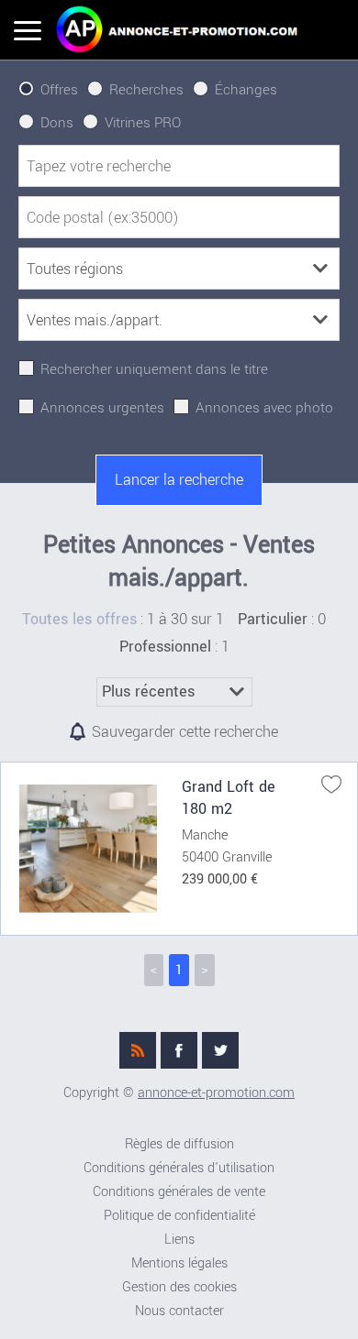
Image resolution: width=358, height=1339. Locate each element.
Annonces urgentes (102, 408)
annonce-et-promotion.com (216, 1093)
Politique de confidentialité (179, 1215)
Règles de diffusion (179, 1144)
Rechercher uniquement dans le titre (154, 369)
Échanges (246, 90)
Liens (179, 1239)
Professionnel (165, 647)
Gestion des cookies (179, 1287)
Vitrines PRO (143, 123)
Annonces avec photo (264, 408)
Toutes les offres (79, 619)
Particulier (273, 619)
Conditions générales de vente (179, 1192)
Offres (59, 90)
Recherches (146, 90)
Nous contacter (179, 1311)
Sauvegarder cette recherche (185, 732)
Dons (56, 123)
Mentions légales (179, 1263)
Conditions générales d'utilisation (179, 1168)
